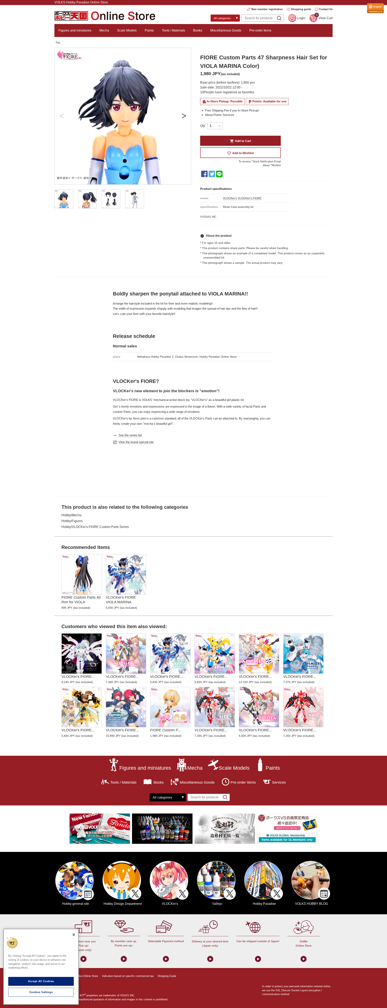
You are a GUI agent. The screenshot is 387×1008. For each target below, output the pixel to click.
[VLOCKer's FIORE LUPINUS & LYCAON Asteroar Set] (126, 707)
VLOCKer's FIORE (249, 198)
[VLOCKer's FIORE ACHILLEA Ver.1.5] (126, 654)
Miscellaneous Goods (225, 30)
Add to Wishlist (240, 153)
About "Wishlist (272, 165)
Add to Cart (240, 141)
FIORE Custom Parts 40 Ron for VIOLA (81, 599)
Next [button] (184, 116)
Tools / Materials (173, 30)
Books (197, 30)
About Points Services (219, 115)
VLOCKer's (230, 198)
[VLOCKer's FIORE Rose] (303, 707)
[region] (41, 967)
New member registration (267, 9)
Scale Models (127, 30)
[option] (123, 116)
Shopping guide (301, 9)
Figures (77, 521)
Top (57, 42)
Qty (202, 125)
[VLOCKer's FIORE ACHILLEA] (259, 707)
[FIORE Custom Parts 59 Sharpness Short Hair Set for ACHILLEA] (170, 707)
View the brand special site (136, 442)
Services (279, 782)
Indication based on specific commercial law (128, 976)
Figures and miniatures (74, 30)
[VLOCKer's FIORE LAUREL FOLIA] (82, 707)
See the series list (130, 435)
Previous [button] (62, 116)
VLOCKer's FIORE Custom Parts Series (100, 527)
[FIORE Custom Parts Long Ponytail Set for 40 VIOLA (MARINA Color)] (82, 574)
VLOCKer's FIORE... (78, 677)
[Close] (73, 934)
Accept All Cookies (41, 981)
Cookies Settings (41, 992)
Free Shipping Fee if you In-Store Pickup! (232, 110)
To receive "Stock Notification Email (260, 161)
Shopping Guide (167, 976)
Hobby (66, 515)
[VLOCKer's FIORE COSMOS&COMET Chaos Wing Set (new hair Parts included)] (82, 654)
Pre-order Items (260, 30)
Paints (149, 30)
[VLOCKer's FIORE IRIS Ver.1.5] (215, 654)
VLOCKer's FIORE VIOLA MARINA (121, 599)
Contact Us (326, 9)
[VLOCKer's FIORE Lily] (215, 707)
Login (301, 18)
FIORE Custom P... (165, 730)
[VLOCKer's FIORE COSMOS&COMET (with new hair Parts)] (303, 654)
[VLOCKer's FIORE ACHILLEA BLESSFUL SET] (259, 654)
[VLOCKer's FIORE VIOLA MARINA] (126, 574)
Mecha (104, 30)
